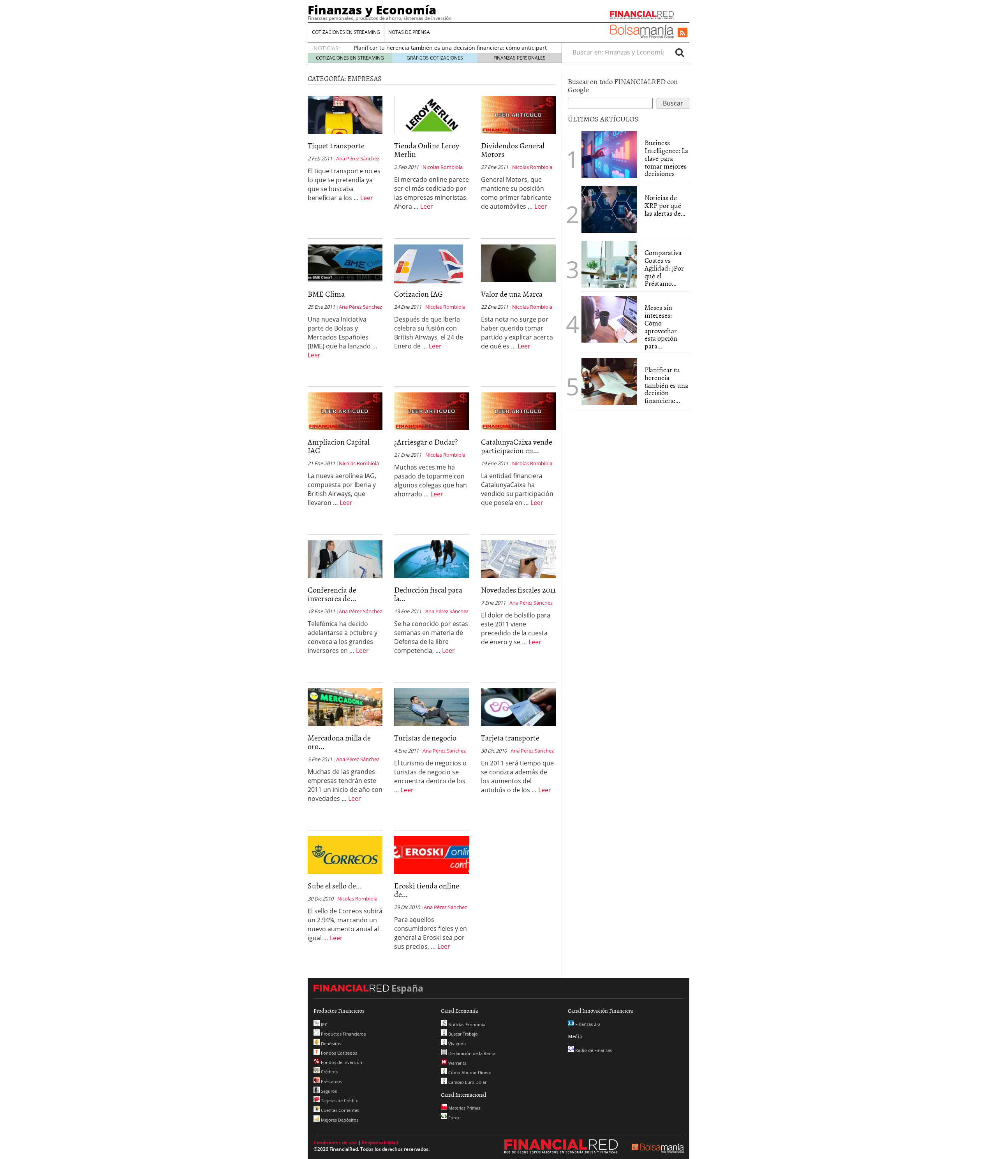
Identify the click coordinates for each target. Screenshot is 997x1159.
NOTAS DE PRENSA (409, 32)
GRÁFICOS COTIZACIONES (435, 58)
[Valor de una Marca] (518, 263)
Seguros (328, 1091)
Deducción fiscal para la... (428, 594)
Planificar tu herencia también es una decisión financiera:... (666, 385)
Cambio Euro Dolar (466, 1082)
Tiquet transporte (336, 145)
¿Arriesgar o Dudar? (426, 441)
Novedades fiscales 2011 (518, 589)
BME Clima (326, 293)
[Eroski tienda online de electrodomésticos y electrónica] (431, 854)
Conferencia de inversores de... (332, 594)
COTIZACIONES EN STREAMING (346, 32)
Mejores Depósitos (339, 1120)
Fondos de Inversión (341, 1062)
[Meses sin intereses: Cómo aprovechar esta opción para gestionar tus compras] (609, 319)
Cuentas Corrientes (339, 1110)
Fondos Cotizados (338, 1053)
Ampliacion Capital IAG (339, 446)
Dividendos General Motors (512, 149)
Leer (366, 197)
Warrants (456, 1063)
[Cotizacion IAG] (428, 263)
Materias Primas (463, 1108)
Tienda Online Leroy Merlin (426, 149)
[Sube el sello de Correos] (345, 854)
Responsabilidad (380, 1142)
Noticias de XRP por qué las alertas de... (665, 205)
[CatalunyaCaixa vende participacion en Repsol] (518, 410)
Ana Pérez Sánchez (357, 158)
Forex (453, 1117)
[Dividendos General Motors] (518, 114)
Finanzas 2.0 (587, 1024)
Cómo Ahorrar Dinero (469, 1072)
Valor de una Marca (512, 293)
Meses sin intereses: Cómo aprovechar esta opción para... (661, 326)
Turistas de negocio (425, 737)
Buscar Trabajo (462, 1034)
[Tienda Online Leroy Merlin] (431, 114)
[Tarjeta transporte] (518, 706)
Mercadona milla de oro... (339, 742)
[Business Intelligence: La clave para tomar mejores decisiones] (609, 154)
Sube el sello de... (335, 885)
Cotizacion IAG (418, 293)
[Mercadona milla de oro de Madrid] (345, 706)
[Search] (679, 52)
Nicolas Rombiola (443, 167)
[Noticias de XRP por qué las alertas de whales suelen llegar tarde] (609, 209)
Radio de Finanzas (593, 1050)
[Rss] (682, 33)
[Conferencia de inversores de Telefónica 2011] (345, 558)
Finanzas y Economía (372, 10)
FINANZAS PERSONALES (519, 58)
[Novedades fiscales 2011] (518, 558)
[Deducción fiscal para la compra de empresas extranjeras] (431, 558)
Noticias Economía (466, 1024)
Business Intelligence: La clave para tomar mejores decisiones (666, 158)
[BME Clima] (345, 263)
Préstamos (331, 1081)
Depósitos (330, 1043)
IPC (324, 1024)
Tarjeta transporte (510, 737)
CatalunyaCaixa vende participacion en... (516, 446)
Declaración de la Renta (471, 1053)
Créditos (329, 1072)
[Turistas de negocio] (431, 706)
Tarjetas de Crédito (339, 1100)
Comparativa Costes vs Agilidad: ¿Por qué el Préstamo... (664, 267)
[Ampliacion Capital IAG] (345, 410)
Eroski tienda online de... (426, 889)
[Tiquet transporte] (345, 114)
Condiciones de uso (335, 1142)
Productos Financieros (343, 1034)
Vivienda (456, 1043)
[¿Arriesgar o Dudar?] (431, 410)
